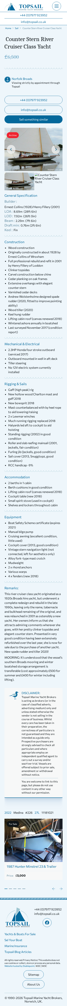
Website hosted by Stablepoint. (20, 966)
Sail (16, 28)
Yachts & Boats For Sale (20, 934)
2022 (7, 812)
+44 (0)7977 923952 (33, 15)
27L (37, 812)
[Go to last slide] (11, 149)
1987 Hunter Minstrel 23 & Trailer (31, 866)
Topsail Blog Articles (17, 951)
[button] (19, 181)
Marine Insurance (15, 946)
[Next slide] (56, 149)
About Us (33, 984)
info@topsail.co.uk (33, 21)
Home (8, 28)
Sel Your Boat (13, 940)
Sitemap (33, 974)
